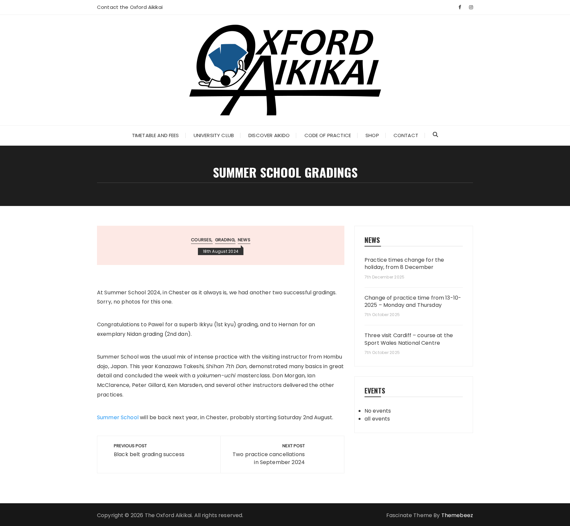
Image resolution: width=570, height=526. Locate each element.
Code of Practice (327, 135)
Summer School (118, 417)
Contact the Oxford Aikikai (130, 7)
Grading (225, 240)
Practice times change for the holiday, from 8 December (404, 263)
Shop (372, 135)
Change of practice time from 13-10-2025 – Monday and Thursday (412, 301)
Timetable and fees (155, 135)
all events (377, 419)
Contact (406, 135)
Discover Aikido (269, 135)
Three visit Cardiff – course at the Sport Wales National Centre (408, 339)
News (244, 240)
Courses (201, 240)
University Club (214, 135)
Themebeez (457, 515)
